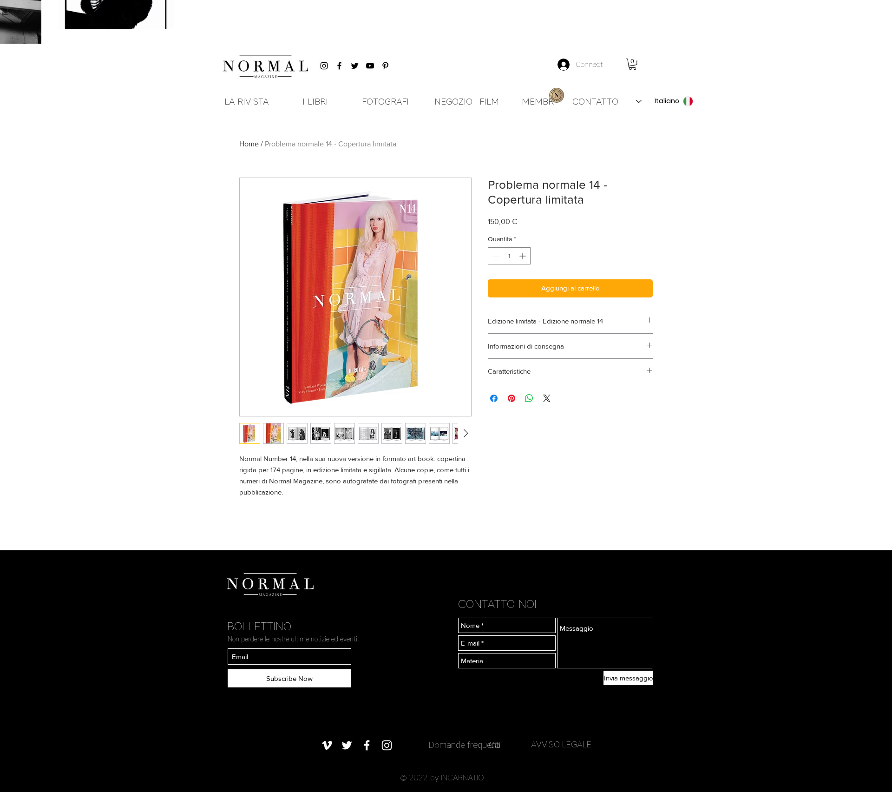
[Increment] (523, 256)
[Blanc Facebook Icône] (367, 745)
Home (249, 144)
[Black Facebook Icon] (339, 66)
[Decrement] (495, 256)
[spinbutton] (509, 256)
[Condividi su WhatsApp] (529, 398)
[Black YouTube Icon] (370, 66)
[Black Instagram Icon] (324, 66)
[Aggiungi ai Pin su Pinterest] (511, 398)
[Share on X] (546, 398)
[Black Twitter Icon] (355, 66)
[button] (632, 64)
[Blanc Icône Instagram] (387, 745)
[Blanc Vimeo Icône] (327, 745)
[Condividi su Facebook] (493, 398)
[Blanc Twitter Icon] (347, 745)
